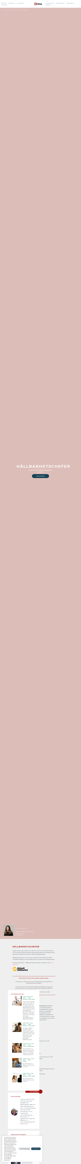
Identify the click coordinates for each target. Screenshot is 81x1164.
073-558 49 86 (19, 935)
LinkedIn (21, 933)
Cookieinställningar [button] (25, 1148)
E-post (17, 933)
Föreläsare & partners (70, 3)
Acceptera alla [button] (36, 1148)
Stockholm (19, 10)
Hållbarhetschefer (10, 10)
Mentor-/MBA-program (60, 3)
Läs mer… (26, 1123)
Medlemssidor (48, 4)
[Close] (38, 4)
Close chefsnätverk (11, 3)
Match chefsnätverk (20, 3)
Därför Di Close (3, 3)
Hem (4, 10)
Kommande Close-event (49, 3)
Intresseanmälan (4, 4)
